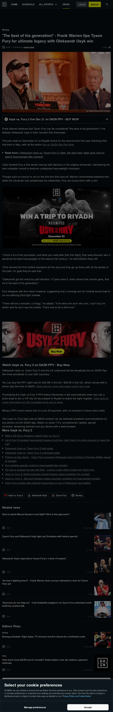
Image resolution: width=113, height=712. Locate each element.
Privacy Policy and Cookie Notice (76, 696)
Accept (88, 707)
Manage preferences (35, 707)
